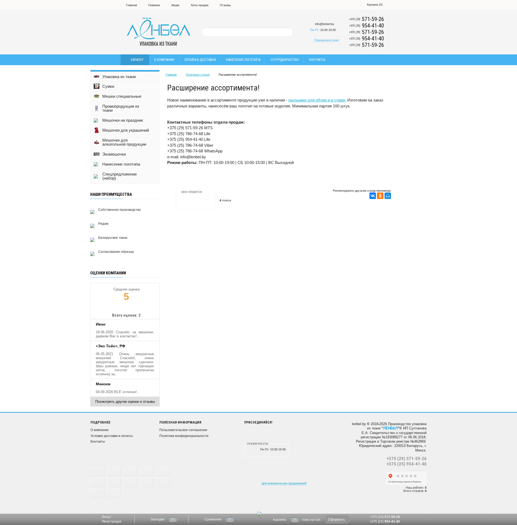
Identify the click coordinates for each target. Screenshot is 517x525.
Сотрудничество (285, 60)
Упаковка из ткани (119, 76)
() (375, 4)
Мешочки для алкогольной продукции (124, 142)
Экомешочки (114, 154)
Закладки (158, 519)
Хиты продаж (199, 5)
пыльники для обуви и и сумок (316, 100)
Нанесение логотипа (243, 60)
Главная (131, 5)
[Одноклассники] (380, 195)
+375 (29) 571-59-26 (407, 458)
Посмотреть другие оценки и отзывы (125, 402)
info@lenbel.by (324, 24)
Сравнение (213, 519)
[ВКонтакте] (372, 195)
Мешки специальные (121, 96)
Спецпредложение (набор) (119, 176)
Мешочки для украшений (125, 130)
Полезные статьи (197, 74)
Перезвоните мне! (326, 40)
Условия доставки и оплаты (111, 436)
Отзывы (225, 5)
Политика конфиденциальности (183, 436)
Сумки (108, 86)
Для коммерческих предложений (284, 483)
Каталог (137, 60)
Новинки (154, 5)
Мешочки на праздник (122, 120)
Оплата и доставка (200, 60)
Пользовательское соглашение (183, 430)
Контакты (317, 60)
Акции (175, 5)
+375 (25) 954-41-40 (407, 464)
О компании (164, 60)
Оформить (336, 519)
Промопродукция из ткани (120, 108)
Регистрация (111, 521)
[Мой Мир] (388, 195)
